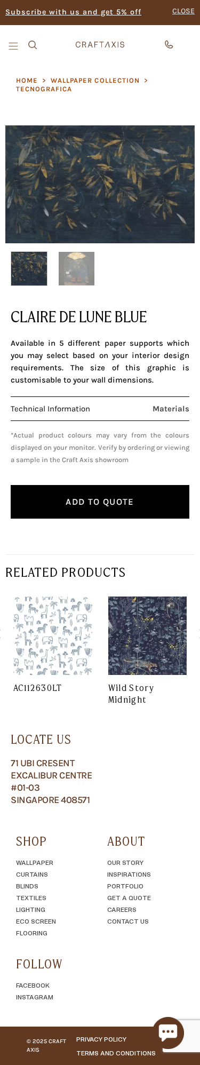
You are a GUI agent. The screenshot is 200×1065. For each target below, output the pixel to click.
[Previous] (22, 184)
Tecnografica (44, 89)
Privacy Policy (101, 1039)
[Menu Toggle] (14, 45)
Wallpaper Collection (95, 80)
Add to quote (100, 501)
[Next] (177, 184)
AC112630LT (37, 687)
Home (27, 80)
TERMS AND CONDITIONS (116, 1052)
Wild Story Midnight (131, 693)
